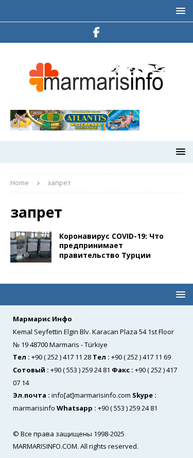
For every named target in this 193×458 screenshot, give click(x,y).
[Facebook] (96, 32)
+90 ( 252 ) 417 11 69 (141, 357)
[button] (178, 11)
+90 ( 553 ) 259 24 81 (80, 369)
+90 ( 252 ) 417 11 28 (61, 357)
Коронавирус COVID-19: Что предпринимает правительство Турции (111, 245)
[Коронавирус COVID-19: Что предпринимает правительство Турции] (30, 247)
